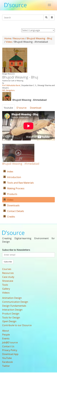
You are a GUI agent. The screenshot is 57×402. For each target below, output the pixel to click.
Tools (5, 284)
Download (35, 107)
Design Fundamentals (14, 305)
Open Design (9, 321)
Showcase (7, 280)
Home (7, 38)
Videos (6, 292)
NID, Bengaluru (8, 90)
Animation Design (12, 297)
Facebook (7, 362)
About (5, 330)
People (6, 334)
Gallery (6, 288)
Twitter (6, 365)
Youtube (8, 107)
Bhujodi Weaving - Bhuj (39, 38)
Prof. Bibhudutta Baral (11, 85)
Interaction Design (12, 309)
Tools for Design (11, 317)
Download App (10, 354)
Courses (6, 269)
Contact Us (8, 346)
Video (9, 41)
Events (6, 338)
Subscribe (8, 261)
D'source (21, 107)
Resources (19, 38)
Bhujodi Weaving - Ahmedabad (20, 163)
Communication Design (15, 301)
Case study (8, 277)
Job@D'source (10, 342)
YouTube (7, 358)
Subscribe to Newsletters (16, 249)
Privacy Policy (9, 350)
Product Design (10, 313)
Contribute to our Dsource (17, 325)
